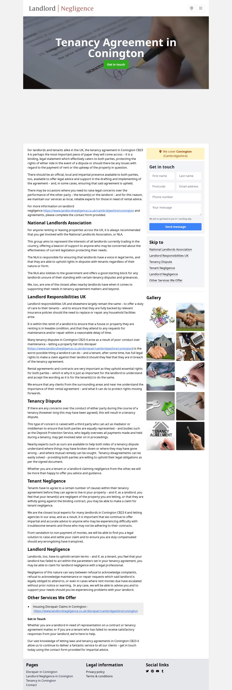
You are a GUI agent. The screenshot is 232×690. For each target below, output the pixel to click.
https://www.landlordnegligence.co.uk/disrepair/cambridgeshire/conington (80, 348)
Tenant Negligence (162, 268)
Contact (31, 685)
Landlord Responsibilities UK (168, 256)
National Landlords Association (170, 249)
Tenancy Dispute (160, 262)
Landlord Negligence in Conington (49, 676)
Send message (175, 227)
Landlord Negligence (163, 274)
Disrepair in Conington (41, 672)
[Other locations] (191, 8)
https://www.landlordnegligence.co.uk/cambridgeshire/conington (88, 211)
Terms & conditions (99, 676)
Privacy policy (95, 672)
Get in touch (116, 64)
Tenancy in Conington (41, 681)
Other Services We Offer (166, 280)
